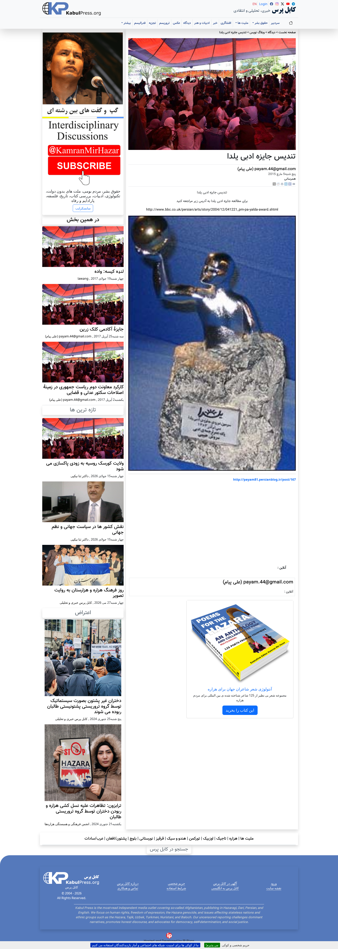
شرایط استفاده (176, 888)
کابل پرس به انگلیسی (225, 888)
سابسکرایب (83, 208)
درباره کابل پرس (127, 883)
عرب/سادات (93, 838)
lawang (83, 278)
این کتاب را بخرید (240, 710)
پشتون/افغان (116, 838)
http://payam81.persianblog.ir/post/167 (264, 479)
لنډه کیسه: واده (109, 271)
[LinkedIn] (286, 184)
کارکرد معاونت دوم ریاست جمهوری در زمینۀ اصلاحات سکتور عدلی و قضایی (83, 390)
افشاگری (226, 23)
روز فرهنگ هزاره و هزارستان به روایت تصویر (89, 593)
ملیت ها (247, 838)
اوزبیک (208, 838)
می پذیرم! (212, 945)
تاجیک (221, 838)
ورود (274, 883)
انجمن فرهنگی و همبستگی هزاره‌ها (67, 824)
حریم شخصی (176, 883)
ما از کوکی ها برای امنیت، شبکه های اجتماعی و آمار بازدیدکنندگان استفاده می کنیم (145, 945)
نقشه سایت (273, 888)
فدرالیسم (140, 23)
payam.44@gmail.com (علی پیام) (266, 169)
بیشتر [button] (127, 23)
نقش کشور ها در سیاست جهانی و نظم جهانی (88, 529)
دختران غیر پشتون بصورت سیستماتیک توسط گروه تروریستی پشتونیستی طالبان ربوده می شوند (84, 706)
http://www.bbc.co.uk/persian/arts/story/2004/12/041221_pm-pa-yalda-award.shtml (212, 209)
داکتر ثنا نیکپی (79, 476)
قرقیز (160, 838)
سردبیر (275, 23)
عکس (176, 23)
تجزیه (152, 23)
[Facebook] (289, 184)
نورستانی (146, 838)
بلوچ (133, 838)
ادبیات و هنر (202, 23)
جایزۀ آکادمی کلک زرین (102, 329)
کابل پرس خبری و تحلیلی (76, 602)
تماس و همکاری (127, 888)
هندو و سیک (176, 838)
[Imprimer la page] (282, 184)
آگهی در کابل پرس (225, 883)
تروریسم (164, 23)
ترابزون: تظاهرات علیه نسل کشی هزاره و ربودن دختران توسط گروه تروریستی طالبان (83, 811)
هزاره (233, 838)
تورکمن (194, 838)
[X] (274, 184)
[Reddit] (278, 184)
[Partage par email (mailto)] (293, 184)
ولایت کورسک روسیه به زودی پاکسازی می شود (85, 466)
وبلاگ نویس (257, 32)
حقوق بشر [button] (261, 23)
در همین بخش (83, 219)
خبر (215, 23)
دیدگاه (187, 23)
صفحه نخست (287, 32)
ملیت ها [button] (242, 23)
